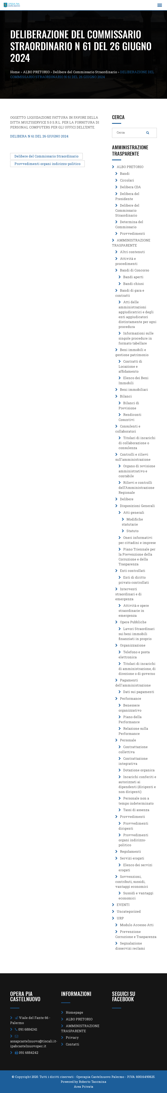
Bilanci (126, 396)
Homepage (74, 1012)
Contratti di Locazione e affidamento (130, 366)
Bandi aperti (133, 277)
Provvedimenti (132, 233)
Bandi (125, 173)
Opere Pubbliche (133, 622)
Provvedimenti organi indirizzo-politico (47, 164)
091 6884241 (27, 1029)
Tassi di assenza (136, 810)
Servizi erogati (132, 858)
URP (120, 918)
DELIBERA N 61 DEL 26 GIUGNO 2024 (39, 136)
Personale (128, 740)
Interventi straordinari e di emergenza (128, 594)
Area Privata (83, 1086)
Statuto (132, 531)
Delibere (126, 499)
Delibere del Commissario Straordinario (46, 156)
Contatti (72, 1044)
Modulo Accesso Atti (137, 925)
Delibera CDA (130, 187)
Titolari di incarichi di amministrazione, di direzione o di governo (137, 668)
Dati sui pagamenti (138, 692)
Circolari (127, 180)
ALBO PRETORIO (130, 167)
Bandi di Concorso (134, 270)
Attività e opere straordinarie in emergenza (134, 610)
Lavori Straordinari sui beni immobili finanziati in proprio (137, 634)
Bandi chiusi (133, 283)
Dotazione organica (139, 770)
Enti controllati (132, 570)
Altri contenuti (132, 252)
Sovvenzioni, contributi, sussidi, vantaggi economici (131, 881)
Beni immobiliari (134, 389)
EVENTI (123, 905)
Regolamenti (130, 851)
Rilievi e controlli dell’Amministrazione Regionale (136, 487)
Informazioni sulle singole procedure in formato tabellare (136, 338)
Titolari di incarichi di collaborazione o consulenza (137, 443)
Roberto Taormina (92, 1082)
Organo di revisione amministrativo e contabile (137, 471)
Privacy (72, 1037)
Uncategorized (129, 911)
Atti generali (133, 512)
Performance (130, 698)
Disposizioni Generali (137, 506)
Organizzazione (132, 645)
